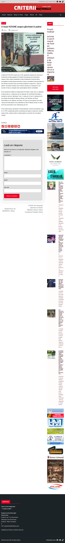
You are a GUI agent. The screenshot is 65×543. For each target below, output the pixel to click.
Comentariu (7, 155)
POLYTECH (17, 540)
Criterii (4, 30)
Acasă (3, 1)
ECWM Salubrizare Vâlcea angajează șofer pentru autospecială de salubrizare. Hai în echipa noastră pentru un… (61, 362)
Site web (6, 187)
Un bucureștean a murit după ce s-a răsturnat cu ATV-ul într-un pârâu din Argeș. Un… (61, 318)
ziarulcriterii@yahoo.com (11, 526)
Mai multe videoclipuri (55, 88)
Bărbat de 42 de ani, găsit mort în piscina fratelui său (61, 284)
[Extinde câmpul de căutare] (60, 15)
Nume (6, 172)
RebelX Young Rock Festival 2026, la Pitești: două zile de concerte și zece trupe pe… (61, 243)
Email (6, 180)
